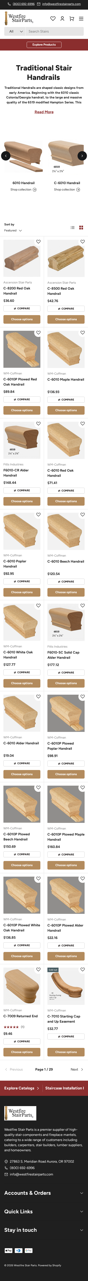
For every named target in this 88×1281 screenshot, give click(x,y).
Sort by (9, 224)
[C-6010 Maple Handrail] (66, 349)
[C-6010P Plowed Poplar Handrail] (66, 713)
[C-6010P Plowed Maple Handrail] (66, 804)
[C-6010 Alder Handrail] (21, 713)
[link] (17, 1069)
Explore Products (44, 44)
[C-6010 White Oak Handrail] (21, 622)
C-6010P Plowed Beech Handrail (16, 836)
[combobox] (44, 31)
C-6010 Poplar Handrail (14, 563)
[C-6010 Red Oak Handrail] (66, 440)
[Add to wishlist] (38, 241)
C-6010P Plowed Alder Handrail (65, 927)
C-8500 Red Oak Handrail (60, 291)
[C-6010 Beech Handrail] (66, 531)
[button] (71, 18)
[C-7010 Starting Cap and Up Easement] (66, 986)
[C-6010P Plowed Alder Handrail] (66, 895)
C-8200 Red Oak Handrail (16, 290)
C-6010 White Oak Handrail (18, 654)
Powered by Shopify (49, 1265)
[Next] (82, 156)
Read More (44, 112)
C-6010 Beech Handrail (65, 561)
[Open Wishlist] (53, 18)
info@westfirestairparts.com (31, 1174)
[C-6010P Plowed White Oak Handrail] (21, 895)
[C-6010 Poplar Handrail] (21, 531)
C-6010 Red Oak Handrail (60, 473)
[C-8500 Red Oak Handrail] (66, 258)
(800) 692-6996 (22, 1168)
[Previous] (5, 156)
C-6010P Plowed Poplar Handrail (60, 746)
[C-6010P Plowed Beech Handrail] (21, 804)
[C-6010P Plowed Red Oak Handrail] (21, 349)
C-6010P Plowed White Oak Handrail (21, 927)
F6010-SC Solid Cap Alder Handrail (63, 655)
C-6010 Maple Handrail (65, 379)
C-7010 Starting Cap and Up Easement (63, 1018)
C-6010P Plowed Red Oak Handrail (20, 381)
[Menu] (81, 18)
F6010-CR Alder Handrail (16, 472)
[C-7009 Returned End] (21, 986)
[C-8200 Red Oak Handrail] (21, 258)
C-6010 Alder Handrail (21, 743)
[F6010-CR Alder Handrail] (21, 440)
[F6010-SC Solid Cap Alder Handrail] (66, 622)
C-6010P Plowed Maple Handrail (66, 837)
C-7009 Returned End (20, 1016)
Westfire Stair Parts (25, 1265)
